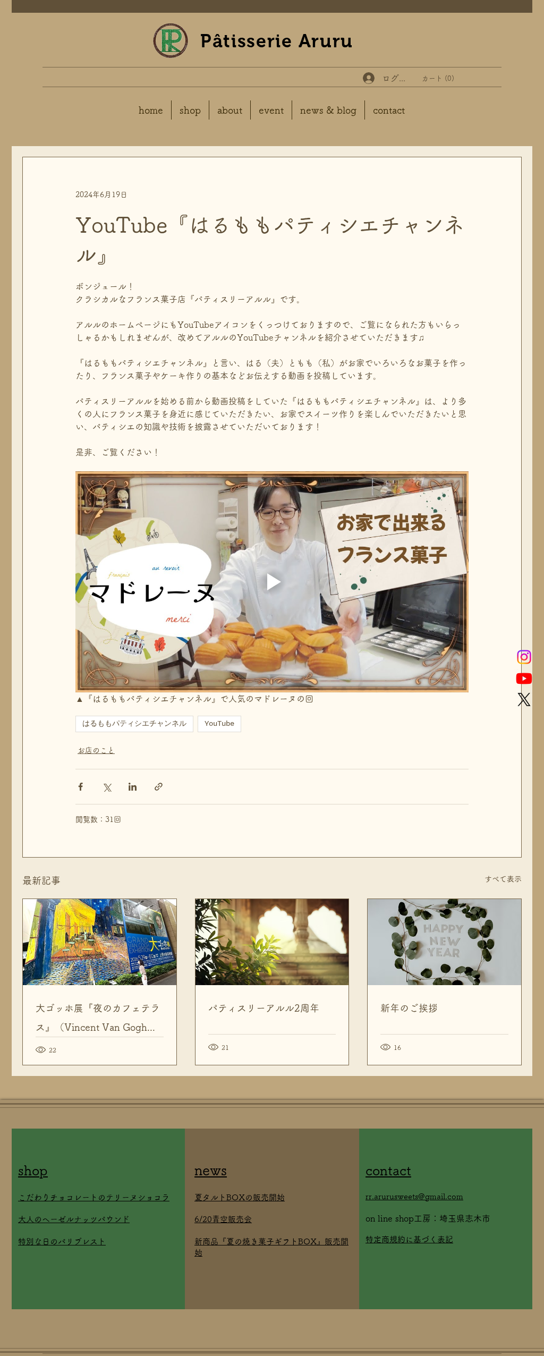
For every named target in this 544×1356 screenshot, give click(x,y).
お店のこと (96, 750)
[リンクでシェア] (159, 787)
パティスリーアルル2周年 (263, 1008)
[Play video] (272, 581)
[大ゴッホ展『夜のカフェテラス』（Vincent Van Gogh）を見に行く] (99, 942)
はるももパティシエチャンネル (134, 723)
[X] (524, 699)
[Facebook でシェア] (80, 787)
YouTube (219, 723)
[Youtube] (524, 678)
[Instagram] (524, 657)
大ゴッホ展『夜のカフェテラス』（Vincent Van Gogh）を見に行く (98, 1020)
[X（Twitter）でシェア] (106, 787)
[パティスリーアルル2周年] (272, 942)
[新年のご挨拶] (444, 942)
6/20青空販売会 (223, 1219)
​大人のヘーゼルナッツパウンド (74, 1219)
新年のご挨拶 (409, 1008)
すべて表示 (503, 879)
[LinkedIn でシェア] (133, 787)
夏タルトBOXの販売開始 (239, 1197)
